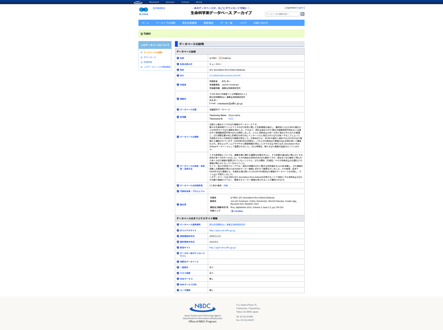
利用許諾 (148, 62)
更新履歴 (208, 23)
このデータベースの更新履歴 (157, 66)
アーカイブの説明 (165, 23)
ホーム (145, 23)
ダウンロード (150, 57)
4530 (230, 118)
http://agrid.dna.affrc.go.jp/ (222, 247)
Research (154, 2)
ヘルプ (243, 23)
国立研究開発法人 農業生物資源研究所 (227, 224)
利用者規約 (159, 8)
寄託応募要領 (189, 23)
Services (170, 2)
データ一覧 (226, 23)
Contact (185, 2)
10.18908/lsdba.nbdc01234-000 (225, 75)
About (199, 2)
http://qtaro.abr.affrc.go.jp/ (222, 230)
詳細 (226, 185)
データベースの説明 (153, 52)
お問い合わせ (261, 23)
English (300, 7)
